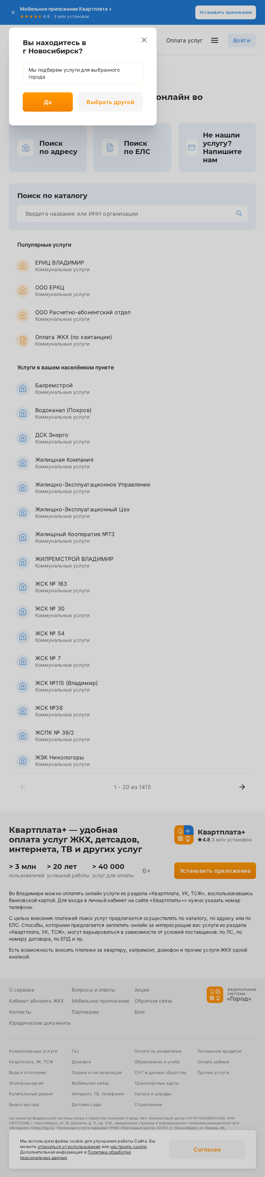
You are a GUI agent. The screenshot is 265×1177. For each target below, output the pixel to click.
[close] (144, 40)
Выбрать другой (110, 102)
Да (47, 102)
